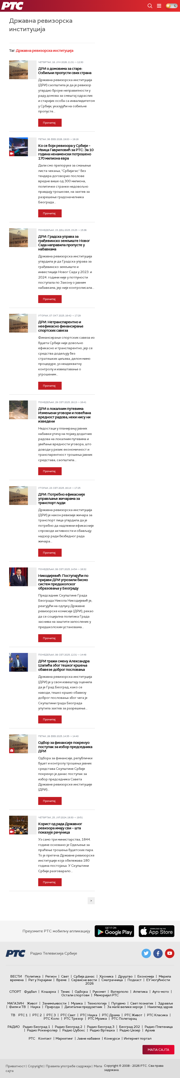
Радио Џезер (130, 1030)
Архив (150, 1030)
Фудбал (30, 991)
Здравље (165, 1003)
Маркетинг (64, 1038)
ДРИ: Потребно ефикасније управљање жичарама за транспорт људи (61, 498)
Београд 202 (129, 1027)
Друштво (125, 976)
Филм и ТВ (17, 1007)
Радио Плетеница (159, 1027)
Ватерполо (119, 991)
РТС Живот (133, 1015)
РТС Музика (97, 1018)
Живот (32, 1003)
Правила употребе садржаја (68, 1066)
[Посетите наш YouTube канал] (169, 953)
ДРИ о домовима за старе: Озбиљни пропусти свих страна (64, 70)
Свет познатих (141, 1003)
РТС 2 (37, 1015)
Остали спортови (75, 995)
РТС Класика (157, 1015)
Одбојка (81, 991)
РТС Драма (111, 1015)
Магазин (15, 1003)
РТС (32, 1038)
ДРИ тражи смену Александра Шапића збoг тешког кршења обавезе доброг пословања (64, 665)
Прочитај (49, 123)
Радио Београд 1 (36, 1027)
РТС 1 (23, 1015)
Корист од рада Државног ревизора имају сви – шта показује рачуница (60, 828)
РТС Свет (67, 1015)
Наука (35, 1007)
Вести (16, 976)
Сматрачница (112, 980)
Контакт (45, 1038)
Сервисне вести (84, 980)
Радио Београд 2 (68, 1027)
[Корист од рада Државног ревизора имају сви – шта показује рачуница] (18, 825)
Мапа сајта (158, 1050)
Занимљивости (54, 1003)
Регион (50, 976)
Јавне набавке (88, 1038)
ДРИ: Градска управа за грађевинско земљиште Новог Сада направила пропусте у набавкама (64, 243)
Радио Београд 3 (100, 1027)
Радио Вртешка (102, 1030)
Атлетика (140, 991)
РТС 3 (51, 1015)
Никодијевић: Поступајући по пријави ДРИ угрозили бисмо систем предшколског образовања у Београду (63, 582)
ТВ (13, 1015)
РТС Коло (51, 1018)
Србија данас (84, 976)
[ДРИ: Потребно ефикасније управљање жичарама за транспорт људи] (18, 495)
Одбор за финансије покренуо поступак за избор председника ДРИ (65, 746)
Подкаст (135, 980)
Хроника (106, 976)
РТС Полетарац (124, 1018)
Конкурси (112, 1038)
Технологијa (97, 1003)
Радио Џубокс (73, 1030)
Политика (33, 976)
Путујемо (118, 1003)
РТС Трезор (73, 1018)
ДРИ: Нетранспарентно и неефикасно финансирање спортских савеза (60, 326)
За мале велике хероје (125, 1007)
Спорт (15, 991)
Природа (52, 1007)
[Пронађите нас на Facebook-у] (158, 953)
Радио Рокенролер (42, 1030)
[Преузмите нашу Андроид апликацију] (114, 931)
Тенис (65, 991)
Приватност (15, 1066)
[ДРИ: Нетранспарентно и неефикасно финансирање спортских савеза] (18, 323)
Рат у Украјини (40, 980)
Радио (14, 1027)
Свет (65, 976)
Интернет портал (137, 1038)
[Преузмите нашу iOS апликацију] (156, 931)
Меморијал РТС (106, 995)
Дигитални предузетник (83, 1007)
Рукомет (99, 991)
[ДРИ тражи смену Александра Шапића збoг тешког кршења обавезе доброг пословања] (18, 662)
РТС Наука (88, 1015)
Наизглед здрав (160, 1007)
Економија (145, 976)
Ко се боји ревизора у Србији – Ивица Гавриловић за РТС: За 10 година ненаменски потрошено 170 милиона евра (66, 152)
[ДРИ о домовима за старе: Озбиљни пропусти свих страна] (18, 69)
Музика (77, 1003)
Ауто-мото (160, 991)
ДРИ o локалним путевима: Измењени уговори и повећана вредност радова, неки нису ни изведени (64, 415)
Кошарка (48, 991)
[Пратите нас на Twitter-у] (146, 953)
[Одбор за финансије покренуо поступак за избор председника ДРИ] (18, 743)
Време (61, 980)
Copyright (35, 1066)
